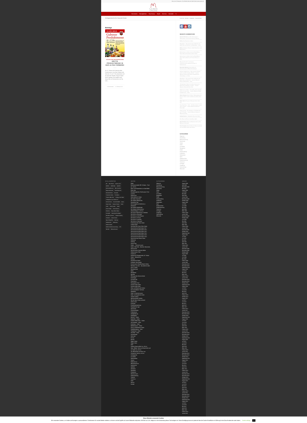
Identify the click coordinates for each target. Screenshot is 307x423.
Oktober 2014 (185, 356)
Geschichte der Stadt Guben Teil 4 (139, 233)
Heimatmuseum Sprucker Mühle (138, 250)
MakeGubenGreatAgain (116, 213)
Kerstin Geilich (108, 208)
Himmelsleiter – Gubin (196, 45)
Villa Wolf (107, 229)
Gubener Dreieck (116, 204)
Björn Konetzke (118, 188)
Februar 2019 (185, 276)
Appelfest (118, 185)
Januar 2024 (185, 197)
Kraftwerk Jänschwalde (136, 262)
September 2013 (186, 379)
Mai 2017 (184, 303)
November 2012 (185, 396)
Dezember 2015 (185, 332)
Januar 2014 (185, 372)
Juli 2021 (184, 236)
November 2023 (185, 199)
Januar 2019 (185, 277)
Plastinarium (134, 281)
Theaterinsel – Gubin (135, 331)
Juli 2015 (184, 341)
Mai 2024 (184, 193)
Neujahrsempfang (119, 215)
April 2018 (184, 293)
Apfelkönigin (113, 185)
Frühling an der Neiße (119, 197)
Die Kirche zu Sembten (136, 219)
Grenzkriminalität (116, 201)
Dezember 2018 (185, 279)
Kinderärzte (133, 372)
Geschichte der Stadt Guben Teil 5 (139, 235)
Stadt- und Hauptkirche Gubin (137, 295)
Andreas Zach (118, 183)
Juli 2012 (184, 403)
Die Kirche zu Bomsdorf (136, 214)
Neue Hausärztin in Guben (188, 41)
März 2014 (184, 368)
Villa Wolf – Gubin (135, 332)
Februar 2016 (185, 329)
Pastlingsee (133, 277)
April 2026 (184, 185)
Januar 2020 (185, 262)
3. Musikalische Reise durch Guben (193, 116)
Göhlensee (133, 240)
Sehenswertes (134, 358)
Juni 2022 (184, 219)
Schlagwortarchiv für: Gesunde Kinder (116, 18)
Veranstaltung (183, 167)
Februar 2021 (185, 245)
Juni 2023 (184, 205)
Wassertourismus (135, 363)
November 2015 (185, 334)
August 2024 (185, 190)
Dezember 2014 (185, 353)
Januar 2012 (185, 413)
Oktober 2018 (185, 283)
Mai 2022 (184, 221)
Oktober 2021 (185, 231)
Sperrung (116, 220)
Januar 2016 (185, 331)
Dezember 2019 (185, 264)
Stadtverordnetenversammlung (112, 226)
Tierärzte (133, 377)
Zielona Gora (134, 301)
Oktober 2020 (185, 252)
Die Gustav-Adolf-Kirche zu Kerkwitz (139, 212)
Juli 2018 (184, 288)
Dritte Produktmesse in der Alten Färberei (115, 63)
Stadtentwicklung (184, 160)
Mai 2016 (184, 324)
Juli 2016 (184, 320)
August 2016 (185, 319)
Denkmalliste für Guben (136, 197)
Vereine (132, 360)
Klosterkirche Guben (135, 260)
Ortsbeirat (108, 217)
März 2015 (184, 348)
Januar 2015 (185, 351)
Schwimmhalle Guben (136, 284)
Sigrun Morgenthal (109, 220)
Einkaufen (133, 303)
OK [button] (253, 420)
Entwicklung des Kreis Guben (137, 223)
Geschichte (182, 141)
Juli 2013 (184, 382)
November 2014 (185, 355)
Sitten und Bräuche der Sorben (138, 288)
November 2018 (185, 281)
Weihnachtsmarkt (114, 229)
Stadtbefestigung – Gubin (137, 329)
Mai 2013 (184, 386)
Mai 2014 (184, 365)
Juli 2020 (184, 255)
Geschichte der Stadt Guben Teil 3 (139, 231)
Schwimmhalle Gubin (136, 286)
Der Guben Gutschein (136, 199)
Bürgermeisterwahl (109, 190)
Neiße (132, 271)
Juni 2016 (184, 322)
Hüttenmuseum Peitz (183, 113)
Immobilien (182, 146)
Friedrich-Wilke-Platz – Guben (138, 320)
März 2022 (184, 224)
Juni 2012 (184, 404)
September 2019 (186, 267)
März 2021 (184, 243)
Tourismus (152, 13)
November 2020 (185, 250)
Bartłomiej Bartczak (109, 188)
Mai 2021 (184, 240)
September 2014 (186, 358)
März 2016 (184, 327)
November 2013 (185, 375)
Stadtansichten (183, 158)
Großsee (133, 241)
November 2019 (185, 265)
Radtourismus (134, 362)
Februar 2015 (185, 350)
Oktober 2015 (185, 336)
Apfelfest (107, 185)
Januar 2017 (185, 310)
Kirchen (132, 338)
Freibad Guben (134, 224)
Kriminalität (108, 213)
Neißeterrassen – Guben (185, 92)
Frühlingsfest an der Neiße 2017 (112, 199)
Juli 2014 (184, 362)
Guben (181, 143)
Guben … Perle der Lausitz (137, 245)
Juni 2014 (184, 363)
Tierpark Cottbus (134, 296)
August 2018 (185, 286)
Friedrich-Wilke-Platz (110, 197)
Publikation (182, 153)
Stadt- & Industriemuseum (137, 293)
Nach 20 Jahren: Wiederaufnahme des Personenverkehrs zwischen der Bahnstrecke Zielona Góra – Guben (191, 97)
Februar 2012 (185, 411)
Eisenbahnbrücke (109, 192)
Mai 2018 (184, 291)
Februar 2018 (185, 295)
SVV (120, 226)
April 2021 (184, 241)
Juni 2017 (184, 301)
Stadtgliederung (134, 313)
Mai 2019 (184, 272)
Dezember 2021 (185, 229)
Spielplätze (133, 291)
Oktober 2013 (185, 377)
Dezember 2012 (185, 394)
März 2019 (184, 274)
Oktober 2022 (185, 217)
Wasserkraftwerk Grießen (136, 298)
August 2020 (185, 253)
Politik (181, 150)
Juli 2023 (184, 204)
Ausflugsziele (134, 355)
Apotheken (133, 370)
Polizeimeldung (183, 151)
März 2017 (184, 307)
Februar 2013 (185, 391)
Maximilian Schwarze (110, 215)
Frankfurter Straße (109, 195)
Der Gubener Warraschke (136, 200)
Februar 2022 (185, 226)
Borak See (133, 190)
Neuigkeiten (143, 13)
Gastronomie (134, 365)
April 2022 (184, 223)
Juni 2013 (184, 384)
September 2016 (186, 317)
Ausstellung (109, 59)
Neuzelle (133, 274)
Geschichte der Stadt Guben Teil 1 (139, 228)
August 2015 (185, 339)
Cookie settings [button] (246, 420)
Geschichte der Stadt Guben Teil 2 (139, 229)
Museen (132, 339)
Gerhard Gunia (109, 201)
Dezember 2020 (185, 248)
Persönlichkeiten (134, 310)
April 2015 (184, 346)
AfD (106, 183)
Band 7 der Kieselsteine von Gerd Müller (140, 188)
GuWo (107, 206)
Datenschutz (134, 195)
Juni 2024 (184, 192)
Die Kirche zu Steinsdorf (136, 221)
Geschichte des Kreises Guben (191, 53)
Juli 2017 (184, 300)
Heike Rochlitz (112, 206)
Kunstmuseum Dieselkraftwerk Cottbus (140, 264)
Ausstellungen (134, 334)
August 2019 (185, 269)
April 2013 (184, 387)
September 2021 (186, 233)
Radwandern (182, 155)
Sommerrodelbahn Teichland (137, 289)
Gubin (181, 144)
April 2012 (184, 408)
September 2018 (186, 284)
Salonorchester (114, 217)
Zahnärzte (133, 368)
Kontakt (171, 13)
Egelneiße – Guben (135, 319)
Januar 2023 (185, 214)
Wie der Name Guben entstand (138, 300)
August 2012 (185, 401)
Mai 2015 (184, 344)
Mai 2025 (184, 188)
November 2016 (185, 313)
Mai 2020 (184, 259)
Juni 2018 (184, 289)
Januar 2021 (185, 247)
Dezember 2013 (185, 374)
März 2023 (184, 211)
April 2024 (184, 195)
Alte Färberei (111, 183)
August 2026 (185, 183)
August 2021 (185, 235)
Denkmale (133, 336)
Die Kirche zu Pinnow (136, 217)
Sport (181, 156)
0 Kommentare (110, 86)
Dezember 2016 (185, 312)
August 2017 (185, 298)
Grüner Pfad (190, 86)
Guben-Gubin (108, 204)
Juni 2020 (184, 257)
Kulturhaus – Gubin (135, 324)
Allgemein (182, 136)
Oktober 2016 (185, 315)
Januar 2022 (185, 228)
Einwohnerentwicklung (136, 305)
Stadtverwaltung (134, 375)
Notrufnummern (134, 374)
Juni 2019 (184, 271)
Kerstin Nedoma (116, 208)
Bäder (132, 183)
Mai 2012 (184, 406)
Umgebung (182, 165)
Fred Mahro (117, 195)
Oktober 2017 (185, 296)
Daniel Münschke (118, 190)
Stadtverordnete (109, 224)
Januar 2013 (185, 392)
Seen (132, 344)
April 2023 (184, 209)
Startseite (134, 13)
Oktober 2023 (185, 200)
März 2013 (184, 389)
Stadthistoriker (108, 222)
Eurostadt (116, 192)
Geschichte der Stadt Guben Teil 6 (139, 236)
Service (164, 13)
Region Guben (134, 341)
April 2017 (184, 305)
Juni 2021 (184, 238)
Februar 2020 (185, 260)
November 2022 (185, 216)
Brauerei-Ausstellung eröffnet (191, 118)
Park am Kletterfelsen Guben (137, 327)
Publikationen (134, 312)
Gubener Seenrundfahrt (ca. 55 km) (139, 346)
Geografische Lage (135, 307)
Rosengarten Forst (135, 283)
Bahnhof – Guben (135, 317)
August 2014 (185, 360)
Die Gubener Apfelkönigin (137, 207)
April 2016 (184, 325)
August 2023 (185, 202)
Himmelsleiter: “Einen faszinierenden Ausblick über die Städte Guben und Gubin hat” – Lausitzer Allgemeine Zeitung (190, 80)
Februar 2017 (185, 308)
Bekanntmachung (119, 59)
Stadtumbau (115, 222)
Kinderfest (108, 210)
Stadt (158, 13)
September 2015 (186, 338)
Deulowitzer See (134, 202)
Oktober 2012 (185, 398)
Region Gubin (134, 343)
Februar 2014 (185, 370)
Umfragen (182, 163)
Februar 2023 (185, 212)
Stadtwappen (134, 315)
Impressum (133, 253)
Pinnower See (134, 279)
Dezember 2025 (185, 187)
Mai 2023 (184, 207)
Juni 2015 (184, 343)
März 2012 (184, 410)
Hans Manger (182, 118)
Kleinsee (133, 259)
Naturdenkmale (134, 269)
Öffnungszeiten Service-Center (138, 276)
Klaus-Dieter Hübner (115, 210)
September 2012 (186, 399)
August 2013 (185, 380)
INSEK (118, 206)
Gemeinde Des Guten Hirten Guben (139, 226)
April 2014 (184, 367)
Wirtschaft (182, 168)
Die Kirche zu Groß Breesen (137, 216)
